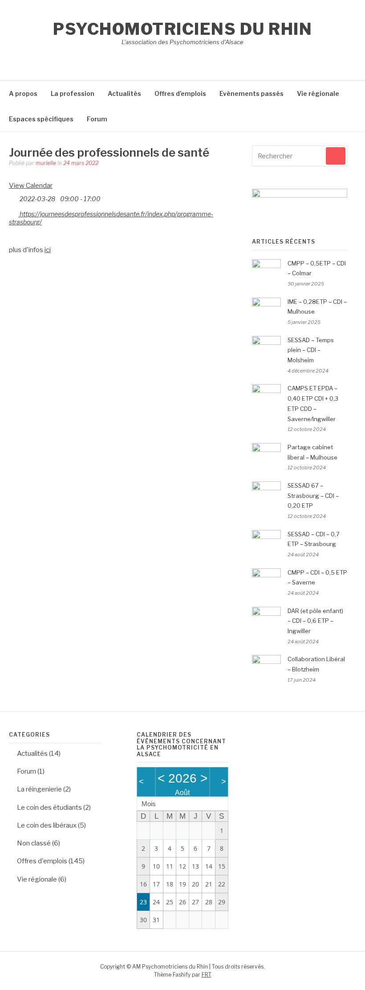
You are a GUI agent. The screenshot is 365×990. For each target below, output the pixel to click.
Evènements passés (251, 93)
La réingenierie (39, 789)
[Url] (13, 212)
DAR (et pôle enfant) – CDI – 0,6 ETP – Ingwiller (315, 621)
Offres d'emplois (42, 861)
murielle (46, 163)
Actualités (124, 93)
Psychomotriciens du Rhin (182, 29)
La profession (72, 93)
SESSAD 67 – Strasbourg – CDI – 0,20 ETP (313, 495)
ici (48, 250)
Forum (97, 119)
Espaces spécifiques (41, 119)
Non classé (34, 843)
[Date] (13, 197)
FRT (206, 974)
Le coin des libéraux (47, 825)
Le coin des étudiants (49, 808)
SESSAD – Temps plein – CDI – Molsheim (311, 350)
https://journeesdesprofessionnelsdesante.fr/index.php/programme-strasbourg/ (111, 218)
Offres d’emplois (180, 93)
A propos (23, 93)
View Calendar (31, 186)
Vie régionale (318, 93)
